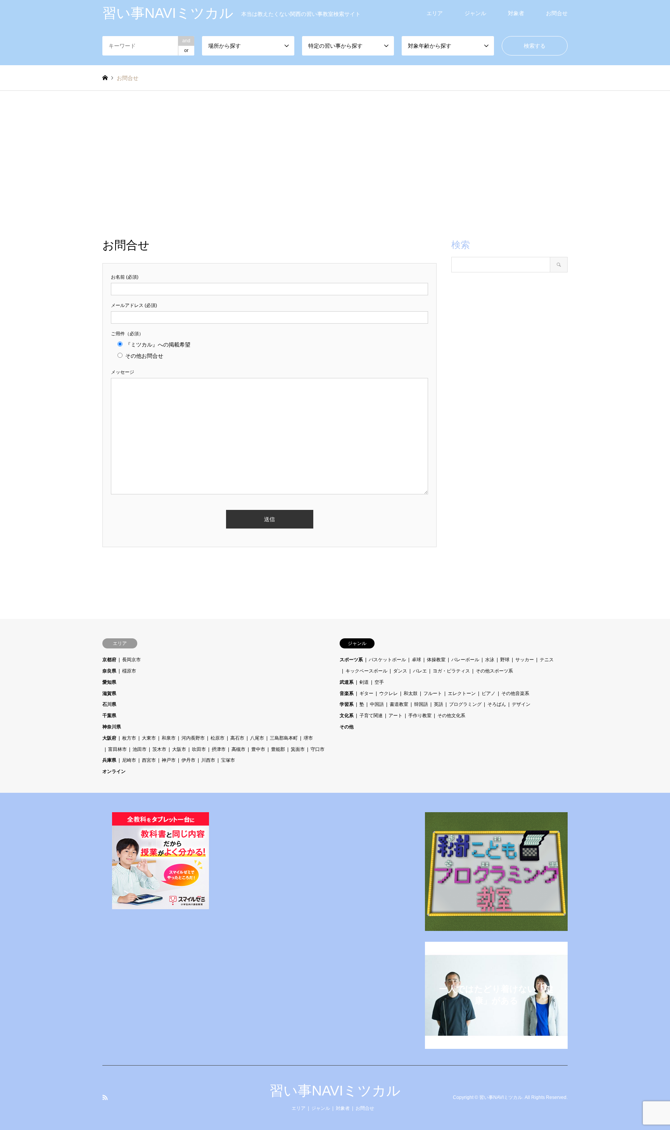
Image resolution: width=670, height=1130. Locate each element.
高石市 (237, 738)
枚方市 (129, 738)
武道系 (347, 682)
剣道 (364, 682)
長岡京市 (131, 659)
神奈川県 (111, 727)
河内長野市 (193, 738)
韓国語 (421, 704)
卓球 (416, 659)
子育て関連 (371, 715)
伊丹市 (188, 760)
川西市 (208, 760)
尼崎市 (129, 760)
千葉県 (109, 715)
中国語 (377, 704)
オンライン (114, 771)
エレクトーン (462, 693)
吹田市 (199, 749)
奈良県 (109, 671)
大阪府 (109, 738)
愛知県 (109, 682)
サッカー (524, 659)
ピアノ (489, 693)
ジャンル (475, 13)
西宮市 (149, 760)
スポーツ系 (351, 659)
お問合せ (557, 13)
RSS (105, 1097)
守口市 (318, 749)
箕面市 (298, 749)
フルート (432, 693)
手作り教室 (420, 715)
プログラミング (465, 704)
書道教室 (399, 704)
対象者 (516, 13)
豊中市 (258, 749)
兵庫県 (109, 760)
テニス (547, 659)
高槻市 (238, 749)
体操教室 (436, 659)
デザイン (521, 704)
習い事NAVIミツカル (335, 1091)
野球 (504, 659)
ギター (366, 693)
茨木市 (159, 749)
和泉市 (169, 738)
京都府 (109, 659)
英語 (438, 704)
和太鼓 (411, 693)
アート (395, 715)
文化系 (347, 715)
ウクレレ (388, 693)
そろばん (496, 704)
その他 (347, 727)
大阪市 (179, 749)
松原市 (217, 738)
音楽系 (347, 693)
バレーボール (465, 659)
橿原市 (129, 671)
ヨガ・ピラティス (451, 671)
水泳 (489, 659)
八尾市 (257, 738)
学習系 (347, 704)
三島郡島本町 (284, 738)
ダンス (400, 671)
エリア (435, 13)
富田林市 (117, 749)
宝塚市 (228, 760)
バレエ (420, 671)
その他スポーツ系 (494, 671)
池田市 (140, 749)
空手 (379, 682)
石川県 (109, 704)
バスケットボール (387, 659)
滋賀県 (109, 693)
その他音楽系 (515, 693)
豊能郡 (278, 749)
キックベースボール (366, 671)
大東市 (149, 738)
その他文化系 (451, 715)
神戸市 (169, 760)
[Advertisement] (335, 164)
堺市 (308, 738)
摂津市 (219, 749)
